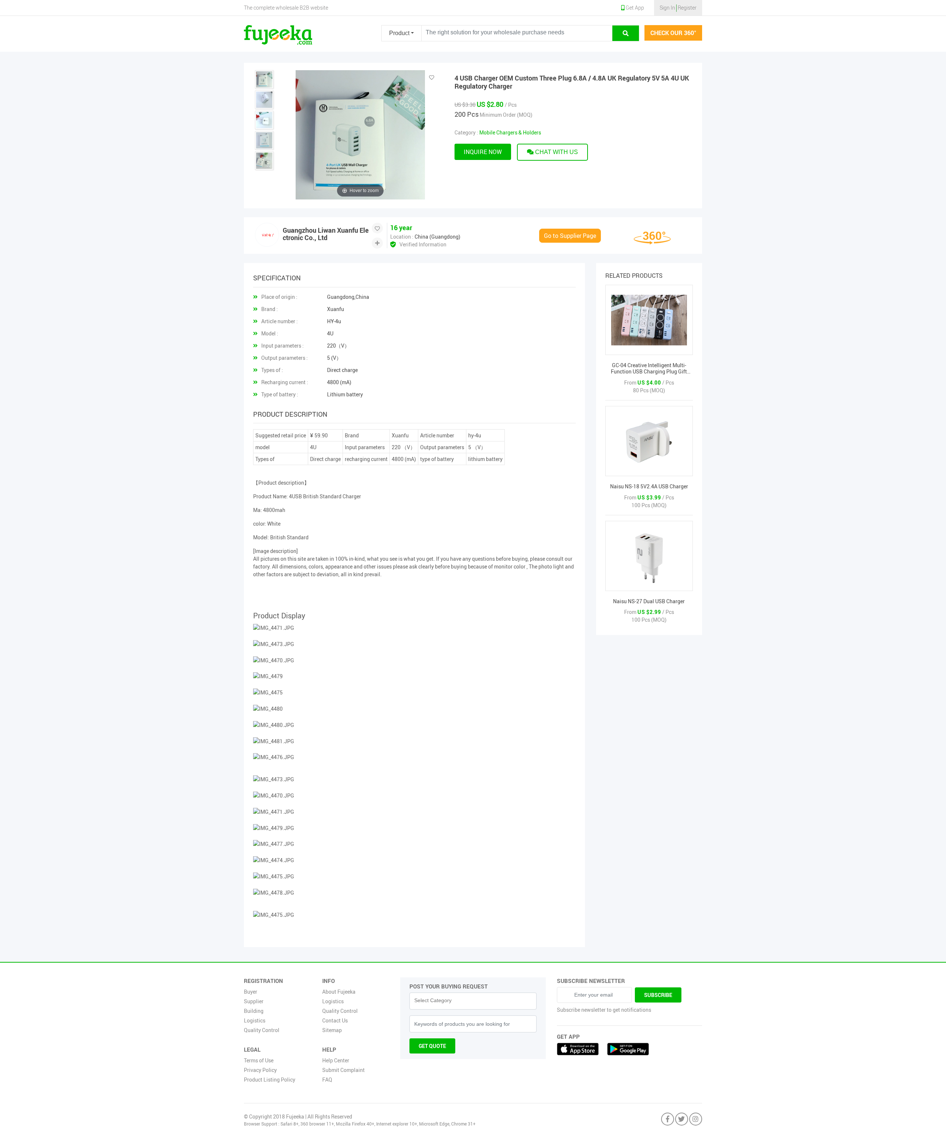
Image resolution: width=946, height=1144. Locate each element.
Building (253, 1010)
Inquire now (483, 152)
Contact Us (335, 1020)
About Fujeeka (338, 991)
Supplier (253, 1001)
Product (399, 33)
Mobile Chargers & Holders (510, 132)
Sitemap (332, 1030)
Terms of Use (258, 1060)
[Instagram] (695, 1119)
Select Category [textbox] (433, 1000)
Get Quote (432, 1045)
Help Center (335, 1060)
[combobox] (472, 1001)
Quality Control (261, 1030)
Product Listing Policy (269, 1079)
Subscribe (658, 994)
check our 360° (673, 33)
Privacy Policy (260, 1069)
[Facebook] (667, 1119)
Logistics (254, 1020)
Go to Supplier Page (570, 236)
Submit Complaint (343, 1069)
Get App (634, 7)
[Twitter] (681, 1119)
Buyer (250, 991)
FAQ (327, 1079)
